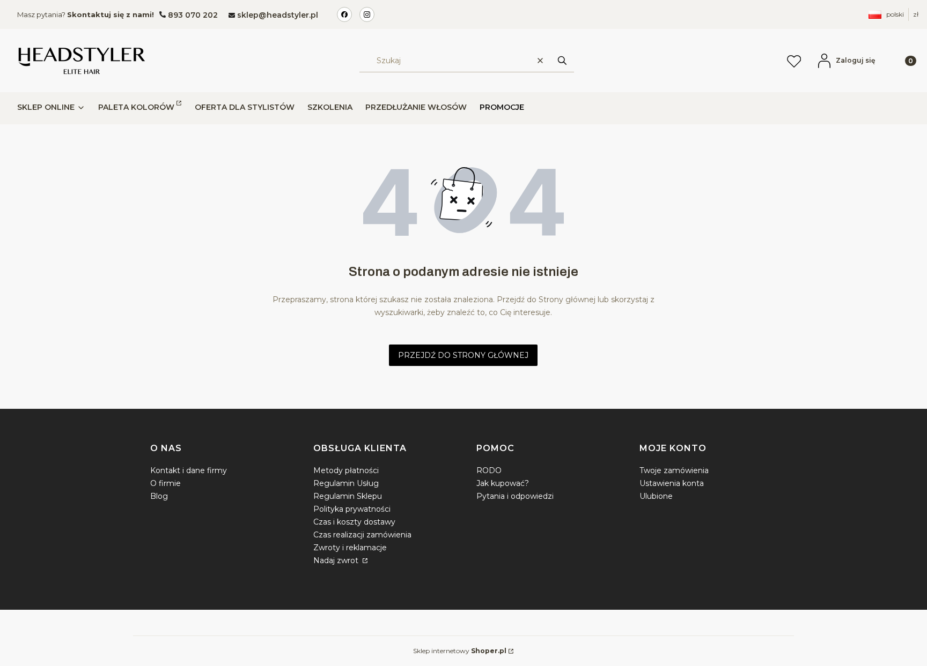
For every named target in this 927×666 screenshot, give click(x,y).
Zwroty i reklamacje (350, 547)
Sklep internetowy (459, 651)
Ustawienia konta (671, 483)
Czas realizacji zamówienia (362, 535)
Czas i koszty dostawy (354, 522)
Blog (159, 496)
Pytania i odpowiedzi (515, 496)
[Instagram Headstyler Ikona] (367, 14)
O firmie (165, 483)
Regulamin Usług (346, 483)
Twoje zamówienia (674, 470)
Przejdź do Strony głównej (463, 355)
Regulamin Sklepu (347, 496)
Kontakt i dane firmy (188, 470)
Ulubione (656, 496)
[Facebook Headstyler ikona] (344, 14)
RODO (489, 470)
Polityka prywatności (352, 509)
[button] (562, 60)
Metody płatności (346, 470)
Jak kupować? (502, 483)
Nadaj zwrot (336, 560)
